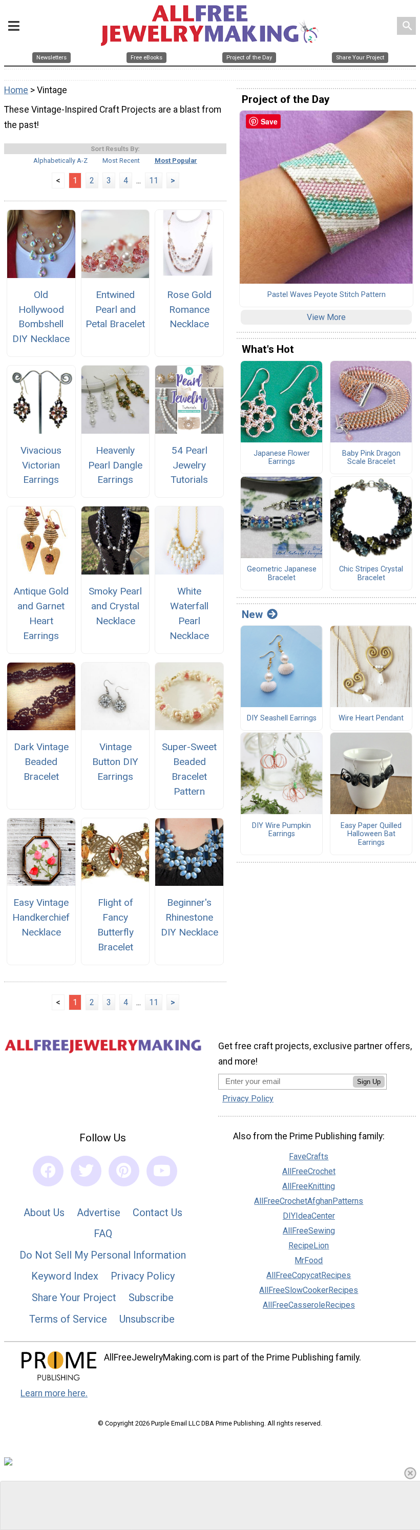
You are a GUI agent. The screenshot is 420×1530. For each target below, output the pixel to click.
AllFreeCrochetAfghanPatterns (308, 1201)
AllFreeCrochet (308, 1171)
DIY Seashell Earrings (282, 718)
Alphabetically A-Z (60, 160)
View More (326, 317)
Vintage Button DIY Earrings (115, 761)
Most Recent (121, 160)
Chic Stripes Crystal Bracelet (371, 573)
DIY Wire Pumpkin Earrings (281, 830)
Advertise (98, 1212)
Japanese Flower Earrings (282, 458)
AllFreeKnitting (308, 1186)
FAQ (103, 1233)
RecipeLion (308, 1245)
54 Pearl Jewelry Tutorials (189, 465)
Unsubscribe (147, 1319)
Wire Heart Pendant (371, 718)
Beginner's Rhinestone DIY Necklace (189, 917)
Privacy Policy (143, 1276)
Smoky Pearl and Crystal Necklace (115, 606)
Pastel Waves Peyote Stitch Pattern (326, 295)
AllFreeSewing (309, 1231)
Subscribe (151, 1297)
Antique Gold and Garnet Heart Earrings (41, 613)
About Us (44, 1212)
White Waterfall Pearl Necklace (189, 613)
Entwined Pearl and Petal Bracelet (115, 309)
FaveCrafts (308, 1156)
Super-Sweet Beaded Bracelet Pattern (189, 769)
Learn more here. (54, 1393)
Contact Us (157, 1212)
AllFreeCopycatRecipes (308, 1275)
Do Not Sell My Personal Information (102, 1255)
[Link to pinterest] (124, 1171)
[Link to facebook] (48, 1171)
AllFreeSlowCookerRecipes (308, 1290)
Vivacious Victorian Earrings (40, 465)
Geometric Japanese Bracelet (282, 573)
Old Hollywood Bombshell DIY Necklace (41, 317)
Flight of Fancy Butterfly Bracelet (115, 924)
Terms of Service (68, 1319)
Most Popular (176, 160)
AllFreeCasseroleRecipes (309, 1305)
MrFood (309, 1260)
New (252, 614)
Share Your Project (74, 1297)
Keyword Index (64, 1276)
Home (16, 90)
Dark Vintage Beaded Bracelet (41, 761)
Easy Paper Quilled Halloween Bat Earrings (371, 834)
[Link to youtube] (161, 1171)
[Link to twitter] (86, 1171)
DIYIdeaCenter (309, 1216)
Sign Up (369, 1082)
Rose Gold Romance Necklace (189, 309)
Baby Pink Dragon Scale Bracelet (371, 458)
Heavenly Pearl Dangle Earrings (115, 465)
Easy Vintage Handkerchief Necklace (41, 917)
